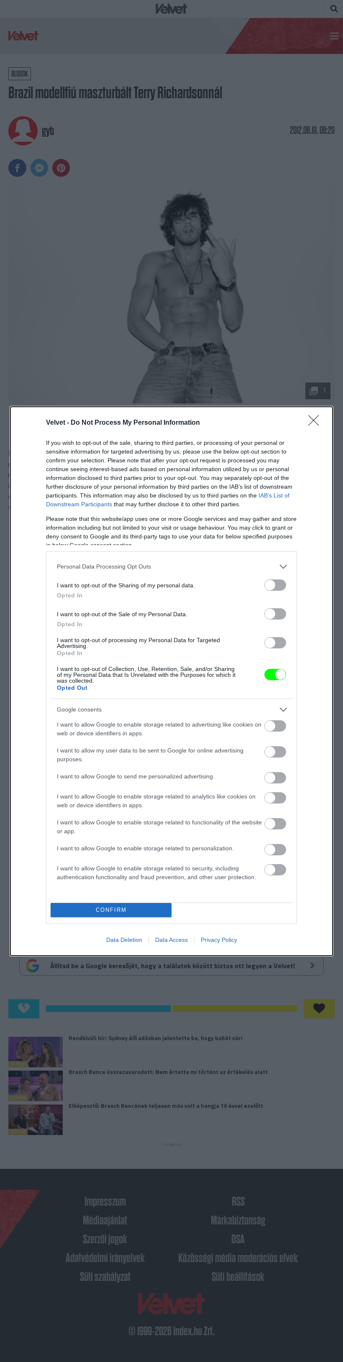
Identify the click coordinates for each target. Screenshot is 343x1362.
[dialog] (171, 681)
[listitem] (171, 566)
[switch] (275, 585)
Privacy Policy (219, 939)
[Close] (316, 423)
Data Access (171, 939)
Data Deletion (124, 939)
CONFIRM (111, 910)
